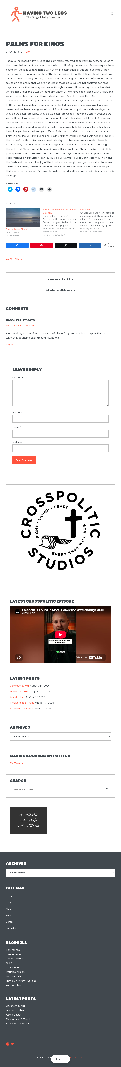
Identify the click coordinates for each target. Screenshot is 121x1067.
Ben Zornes (13, 949)
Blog (8, 902)
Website (17, 442)
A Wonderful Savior (21, 708)
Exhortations (14, 259)
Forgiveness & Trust (22, 702)
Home (9, 896)
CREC (9, 963)
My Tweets (16, 763)
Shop (9, 915)
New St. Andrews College (21, 980)
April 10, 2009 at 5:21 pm (20, 326)
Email (16, 427)
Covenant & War (19, 685)
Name (17, 412)
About (9, 909)
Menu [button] (57, 1059)
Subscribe (11, 928)
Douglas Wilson (15, 971)
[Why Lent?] (98, 220)
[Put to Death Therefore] (23, 217)
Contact (10, 921)
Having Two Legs (37, 13)
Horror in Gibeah (20, 691)
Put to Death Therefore (18, 229)
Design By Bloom (75, 1058)
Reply (9, 344)
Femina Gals (13, 976)
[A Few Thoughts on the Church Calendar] (61, 222)
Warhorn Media (15, 985)
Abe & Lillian (17, 697)
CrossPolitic (13, 967)
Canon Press (13, 954)
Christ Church (14, 958)
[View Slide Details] (60, 530)
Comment (19, 377)
